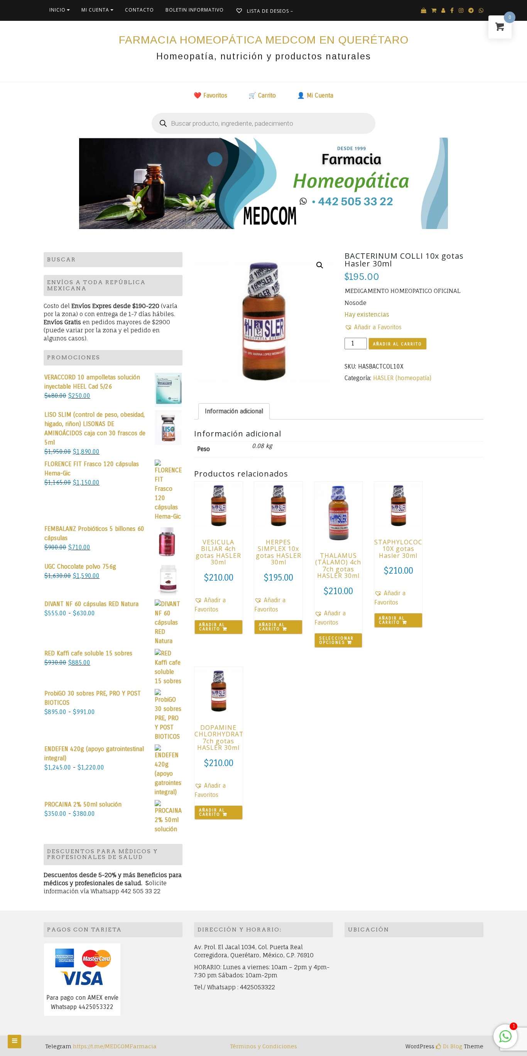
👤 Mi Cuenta (315, 95)
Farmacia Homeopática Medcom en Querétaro (264, 40)
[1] (505, 1040)
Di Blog (451, 1046)
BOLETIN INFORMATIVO (195, 10)
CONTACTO (139, 10)
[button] (320, 265)
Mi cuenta (95, 10)
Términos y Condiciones (263, 1046)
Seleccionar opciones (336, 640)
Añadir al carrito (397, 344)
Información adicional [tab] (234, 411)
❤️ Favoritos (210, 95)
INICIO (57, 10)
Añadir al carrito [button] (212, 627)
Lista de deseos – (269, 11)
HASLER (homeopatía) (402, 378)
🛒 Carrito (262, 95)
